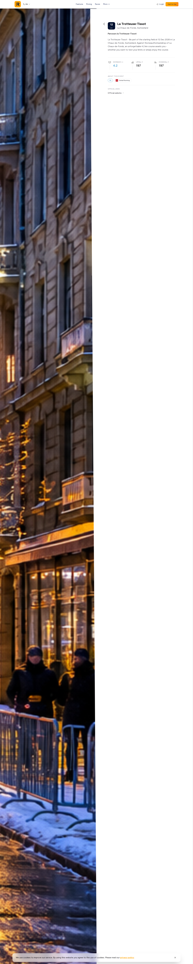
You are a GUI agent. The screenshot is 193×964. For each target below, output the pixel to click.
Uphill (138, 62)
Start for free (172, 4)
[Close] (175, 957)
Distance (117, 62)
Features (79, 4)
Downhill (163, 62)
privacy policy (127, 957)
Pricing (89, 4)
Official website (114, 93)
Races (97, 4)
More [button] (105, 4)
